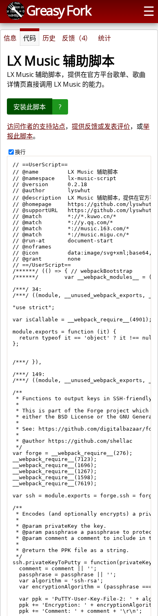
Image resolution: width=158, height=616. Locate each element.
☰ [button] (149, 10)
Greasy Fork (58, 10)
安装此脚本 (29, 106)
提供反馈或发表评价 (101, 126)
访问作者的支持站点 (36, 126)
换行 (20, 151)
